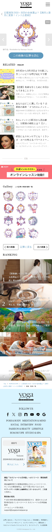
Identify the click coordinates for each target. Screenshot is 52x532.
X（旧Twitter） (14, 414)
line (38, 414)
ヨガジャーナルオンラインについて (14, 525)
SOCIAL (15, 424)
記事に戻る (26, 247)
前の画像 (11, 247)
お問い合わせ (7, 520)
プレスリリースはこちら (22, 520)
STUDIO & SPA (33, 433)
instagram (20, 414)
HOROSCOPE (17, 433)
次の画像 (41, 247)
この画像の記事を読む (26, 55)
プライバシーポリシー (13, 522)
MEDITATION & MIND (34, 420)
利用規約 (44, 520)
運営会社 (41, 522)
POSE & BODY (13, 420)
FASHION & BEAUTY (19, 429)
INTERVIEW (27, 424)
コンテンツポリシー (29, 522)
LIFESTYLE (37, 429)
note (26, 414)
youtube (32, 414)
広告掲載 (36, 520)
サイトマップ (33, 525)
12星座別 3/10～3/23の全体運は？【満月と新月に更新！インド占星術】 (27, 13)
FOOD (38, 424)
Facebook (7, 414)
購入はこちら (13, 464)
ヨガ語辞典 (43, 525)
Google (44, 414)
